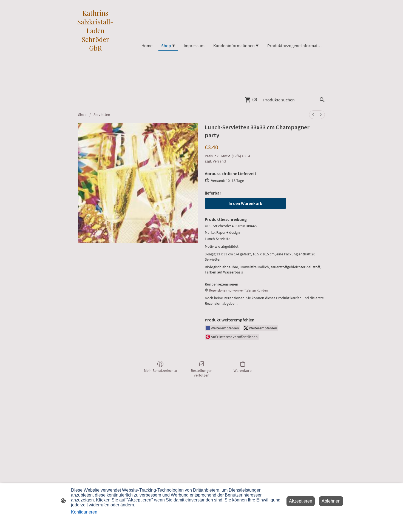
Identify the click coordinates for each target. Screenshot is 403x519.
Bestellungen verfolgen (201, 373)
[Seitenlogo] (95, 86)
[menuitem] (313, 115)
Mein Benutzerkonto (160, 370)
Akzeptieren (300, 501)
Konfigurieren (84, 512)
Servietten (101, 114)
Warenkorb (243, 370)
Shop (82, 114)
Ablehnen (331, 501)
